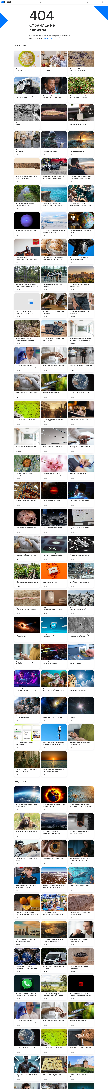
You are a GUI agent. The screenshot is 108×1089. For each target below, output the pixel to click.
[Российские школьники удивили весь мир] (54, 278)
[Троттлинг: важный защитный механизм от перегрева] (27, 791)
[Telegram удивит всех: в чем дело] (54, 359)
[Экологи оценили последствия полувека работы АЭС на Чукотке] (27, 278)
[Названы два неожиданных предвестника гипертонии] (81, 467)
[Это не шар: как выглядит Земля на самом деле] (27, 879)
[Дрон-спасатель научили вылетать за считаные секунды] (81, 548)
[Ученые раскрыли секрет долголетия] (54, 63)
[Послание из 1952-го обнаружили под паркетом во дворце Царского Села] (81, 63)
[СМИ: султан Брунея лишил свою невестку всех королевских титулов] (54, 90)
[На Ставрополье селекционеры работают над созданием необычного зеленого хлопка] (81, 602)
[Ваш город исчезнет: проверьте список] (81, 225)
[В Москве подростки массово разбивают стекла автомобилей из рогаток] (81, 879)
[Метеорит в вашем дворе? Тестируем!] (27, 467)
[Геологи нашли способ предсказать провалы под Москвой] (27, 332)
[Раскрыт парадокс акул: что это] (81, 960)
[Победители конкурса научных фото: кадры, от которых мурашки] (54, 683)
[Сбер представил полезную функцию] (27, 656)
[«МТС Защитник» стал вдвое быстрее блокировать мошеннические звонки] (81, 494)
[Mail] (2, 2)
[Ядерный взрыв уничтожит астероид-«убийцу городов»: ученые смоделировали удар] (54, 710)
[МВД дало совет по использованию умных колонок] (54, 602)
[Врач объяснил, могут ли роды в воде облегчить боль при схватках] (27, 386)
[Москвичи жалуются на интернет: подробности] (54, 305)
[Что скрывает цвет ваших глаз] (54, 933)
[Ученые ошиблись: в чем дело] (81, 386)
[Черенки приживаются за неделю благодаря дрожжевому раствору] (27, 575)
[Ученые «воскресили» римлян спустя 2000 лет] (54, 413)
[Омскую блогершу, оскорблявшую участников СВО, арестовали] (27, 251)
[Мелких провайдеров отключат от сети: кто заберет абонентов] (54, 737)
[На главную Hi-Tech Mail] (7, 2)
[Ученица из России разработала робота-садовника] (27, 764)
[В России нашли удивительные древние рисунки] (81, 987)
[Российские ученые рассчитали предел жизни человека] (81, 144)
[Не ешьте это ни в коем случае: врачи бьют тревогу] (27, 63)
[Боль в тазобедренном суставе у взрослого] (81, 305)
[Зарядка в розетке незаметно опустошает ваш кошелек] (81, 117)
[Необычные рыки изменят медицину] (54, 386)
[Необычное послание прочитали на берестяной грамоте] (27, 171)
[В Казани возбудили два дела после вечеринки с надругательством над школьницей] (81, 906)
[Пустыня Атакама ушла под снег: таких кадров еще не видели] (54, 960)
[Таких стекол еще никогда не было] (54, 440)
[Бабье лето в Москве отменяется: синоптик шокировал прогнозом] (81, 359)
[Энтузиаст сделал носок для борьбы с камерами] (81, 251)
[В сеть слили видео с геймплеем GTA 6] (81, 791)
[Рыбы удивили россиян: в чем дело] (54, 117)
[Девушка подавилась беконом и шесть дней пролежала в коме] (81, 332)
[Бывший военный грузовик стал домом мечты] (54, 332)
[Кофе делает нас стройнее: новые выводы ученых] (81, 1014)
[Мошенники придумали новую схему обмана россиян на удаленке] (81, 933)
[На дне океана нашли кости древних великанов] (27, 198)
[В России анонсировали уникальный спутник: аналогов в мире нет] (27, 1041)
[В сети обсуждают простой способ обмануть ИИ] (27, 710)
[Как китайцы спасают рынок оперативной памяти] (54, 656)
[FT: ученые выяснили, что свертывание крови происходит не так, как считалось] (27, 359)
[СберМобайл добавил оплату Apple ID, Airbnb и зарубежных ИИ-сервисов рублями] (54, 791)
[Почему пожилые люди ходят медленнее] (27, 144)
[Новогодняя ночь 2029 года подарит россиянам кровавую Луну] (81, 1068)
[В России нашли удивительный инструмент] (81, 818)
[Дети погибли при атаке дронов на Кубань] (54, 1041)
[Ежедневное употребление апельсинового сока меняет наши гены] (27, 987)
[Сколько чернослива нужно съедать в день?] (81, 1041)
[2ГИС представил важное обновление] (27, 737)
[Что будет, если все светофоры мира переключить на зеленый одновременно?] (81, 575)
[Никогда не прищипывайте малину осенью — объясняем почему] (81, 90)
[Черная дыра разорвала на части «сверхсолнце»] (27, 629)
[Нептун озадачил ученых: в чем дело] (27, 225)
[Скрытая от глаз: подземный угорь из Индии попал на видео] (27, 602)
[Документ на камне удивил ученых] (27, 117)
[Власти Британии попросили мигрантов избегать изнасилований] (27, 1014)
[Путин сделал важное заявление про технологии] (81, 737)
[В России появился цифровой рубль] (81, 521)
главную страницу (47, 38)
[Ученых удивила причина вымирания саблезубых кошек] (54, 1068)
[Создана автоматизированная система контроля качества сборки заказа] (27, 494)
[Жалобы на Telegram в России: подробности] (54, 629)
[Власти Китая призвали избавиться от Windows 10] (27, 305)
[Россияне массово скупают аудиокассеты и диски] (54, 575)
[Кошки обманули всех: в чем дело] (81, 413)
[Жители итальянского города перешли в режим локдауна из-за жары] (81, 683)
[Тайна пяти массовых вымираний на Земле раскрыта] (54, 879)
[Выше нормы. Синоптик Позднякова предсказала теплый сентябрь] (54, 987)
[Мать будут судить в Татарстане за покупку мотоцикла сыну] (54, 171)
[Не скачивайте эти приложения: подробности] (81, 440)
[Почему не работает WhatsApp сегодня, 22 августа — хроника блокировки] (27, 1068)
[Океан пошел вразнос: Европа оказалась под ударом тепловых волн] (54, 198)
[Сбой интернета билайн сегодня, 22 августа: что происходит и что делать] (81, 171)
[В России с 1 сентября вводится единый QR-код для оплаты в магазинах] (54, 548)
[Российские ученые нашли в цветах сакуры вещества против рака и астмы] (54, 467)
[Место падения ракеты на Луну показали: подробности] (81, 629)
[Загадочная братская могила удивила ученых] (81, 278)
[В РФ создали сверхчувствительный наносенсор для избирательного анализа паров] (27, 844)
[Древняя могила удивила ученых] (27, 906)
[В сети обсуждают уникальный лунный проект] (54, 521)
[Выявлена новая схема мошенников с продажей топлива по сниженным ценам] (81, 198)
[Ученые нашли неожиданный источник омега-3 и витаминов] (27, 413)
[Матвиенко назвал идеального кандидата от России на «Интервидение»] (27, 960)
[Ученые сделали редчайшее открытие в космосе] (54, 494)
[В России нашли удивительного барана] (27, 933)
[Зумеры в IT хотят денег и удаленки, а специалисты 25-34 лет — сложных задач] (27, 683)
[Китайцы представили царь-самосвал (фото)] (27, 90)
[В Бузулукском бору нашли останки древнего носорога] (27, 818)
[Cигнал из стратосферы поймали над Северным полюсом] (54, 225)
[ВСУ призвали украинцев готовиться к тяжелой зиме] (54, 906)
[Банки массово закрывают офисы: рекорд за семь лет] (81, 656)
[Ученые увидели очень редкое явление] (81, 710)
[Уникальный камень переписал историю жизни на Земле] (54, 1014)
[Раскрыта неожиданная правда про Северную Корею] (54, 144)
